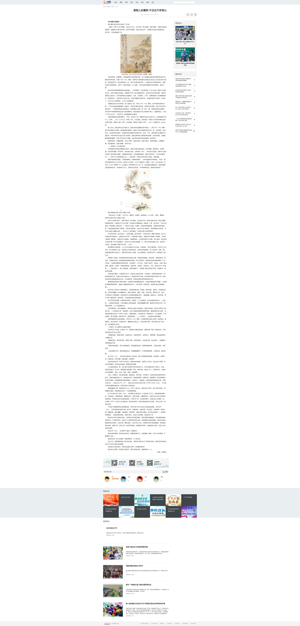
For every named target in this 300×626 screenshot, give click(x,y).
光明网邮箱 (185, 623)
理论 (131, 2)
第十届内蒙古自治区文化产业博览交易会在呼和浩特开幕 (145, 603)
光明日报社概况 (144, 623)
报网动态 (162, 623)
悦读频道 (108, 6)
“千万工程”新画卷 (188, 497)
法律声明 (177, 623)
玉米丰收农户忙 (111, 528)
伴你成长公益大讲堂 (142, 509)
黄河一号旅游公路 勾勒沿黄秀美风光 (138, 585)
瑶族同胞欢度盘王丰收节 (134, 566)
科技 (142, 2)
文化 (137, 2)
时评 (126, 2)
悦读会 (113, 6)
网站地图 (193, 623)
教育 (147, 2)
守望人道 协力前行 (125, 497)
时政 (116, 2)
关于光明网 (154, 623)
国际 (121, 2)
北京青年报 (147, 14)
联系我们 (169, 623)
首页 (104, 6)
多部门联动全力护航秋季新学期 (137, 547)
